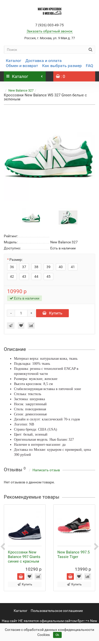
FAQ (89, 65)
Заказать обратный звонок (50, 31)
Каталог (13, 60)
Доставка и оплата (43, 60)
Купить (55, 313)
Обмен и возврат (22, 65)
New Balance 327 (21, 90)
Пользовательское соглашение (57, 611)
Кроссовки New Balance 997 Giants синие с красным (24, 557)
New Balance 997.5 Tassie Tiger (73, 554)
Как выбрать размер (62, 65)
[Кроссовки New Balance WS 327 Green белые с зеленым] (49, 155)
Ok (57, 635)
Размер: (16, 260)
